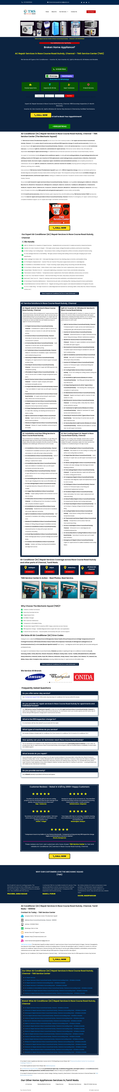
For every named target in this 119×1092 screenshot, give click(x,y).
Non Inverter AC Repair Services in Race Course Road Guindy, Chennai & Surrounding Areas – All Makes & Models (56, 990)
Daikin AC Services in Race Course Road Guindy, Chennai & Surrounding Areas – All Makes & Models (52, 1023)
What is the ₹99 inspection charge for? (39, 719)
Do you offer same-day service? (36, 693)
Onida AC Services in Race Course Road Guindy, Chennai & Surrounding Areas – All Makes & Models (52, 1036)
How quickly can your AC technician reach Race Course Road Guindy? (53, 740)
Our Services (62, 11)
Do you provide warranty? (33, 770)
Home (47, 11)
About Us (54, 11)
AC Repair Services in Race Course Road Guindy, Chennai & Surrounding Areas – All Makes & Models (52, 980)
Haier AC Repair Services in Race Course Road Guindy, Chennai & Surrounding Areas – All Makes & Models (54, 1034)
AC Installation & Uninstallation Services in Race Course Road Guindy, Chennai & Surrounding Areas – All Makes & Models (58, 988)
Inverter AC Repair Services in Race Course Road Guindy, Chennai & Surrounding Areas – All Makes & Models (55, 993)
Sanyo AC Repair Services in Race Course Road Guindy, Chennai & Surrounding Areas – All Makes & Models (54, 1049)
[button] (49, 682)
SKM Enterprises (50, 1066)
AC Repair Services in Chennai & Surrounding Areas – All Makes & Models (45, 983)
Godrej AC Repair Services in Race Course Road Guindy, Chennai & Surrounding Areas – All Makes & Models (54, 1026)
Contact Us (74, 11)
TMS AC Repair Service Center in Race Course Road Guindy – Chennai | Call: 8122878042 (59, 39)
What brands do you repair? (34, 753)
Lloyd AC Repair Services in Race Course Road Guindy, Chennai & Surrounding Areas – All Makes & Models (54, 1039)
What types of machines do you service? (40, 729)
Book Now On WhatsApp (59, 79)
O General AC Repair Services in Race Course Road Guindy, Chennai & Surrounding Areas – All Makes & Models (55, 1044)
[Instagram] (89, 2)
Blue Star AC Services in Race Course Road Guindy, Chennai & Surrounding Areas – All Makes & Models (53, 1021)
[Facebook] (82, 2)
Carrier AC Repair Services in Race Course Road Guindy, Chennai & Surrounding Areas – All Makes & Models (55, 1028)
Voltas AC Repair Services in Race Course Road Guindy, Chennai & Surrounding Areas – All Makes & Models (54, 1018)
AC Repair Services (30, 977)
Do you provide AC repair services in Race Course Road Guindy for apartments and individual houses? (58, 704)
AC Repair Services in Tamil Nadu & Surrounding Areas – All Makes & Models (46, 985)
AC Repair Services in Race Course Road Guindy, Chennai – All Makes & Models (47, 1008)
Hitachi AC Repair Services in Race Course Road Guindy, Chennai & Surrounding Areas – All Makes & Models (55, 1031)
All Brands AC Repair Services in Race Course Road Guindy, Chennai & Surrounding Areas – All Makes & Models (55, 1010)
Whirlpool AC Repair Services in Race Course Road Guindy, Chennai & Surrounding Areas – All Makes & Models (55, 1042)
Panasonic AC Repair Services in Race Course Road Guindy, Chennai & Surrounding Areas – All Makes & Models (56, 1047)
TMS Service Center (26, 944)
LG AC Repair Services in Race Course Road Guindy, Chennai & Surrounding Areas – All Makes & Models (53, 1015)
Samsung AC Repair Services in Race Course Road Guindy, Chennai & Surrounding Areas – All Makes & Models (55, 1013)
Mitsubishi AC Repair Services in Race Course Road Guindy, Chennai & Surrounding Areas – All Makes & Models (55, 1052)
